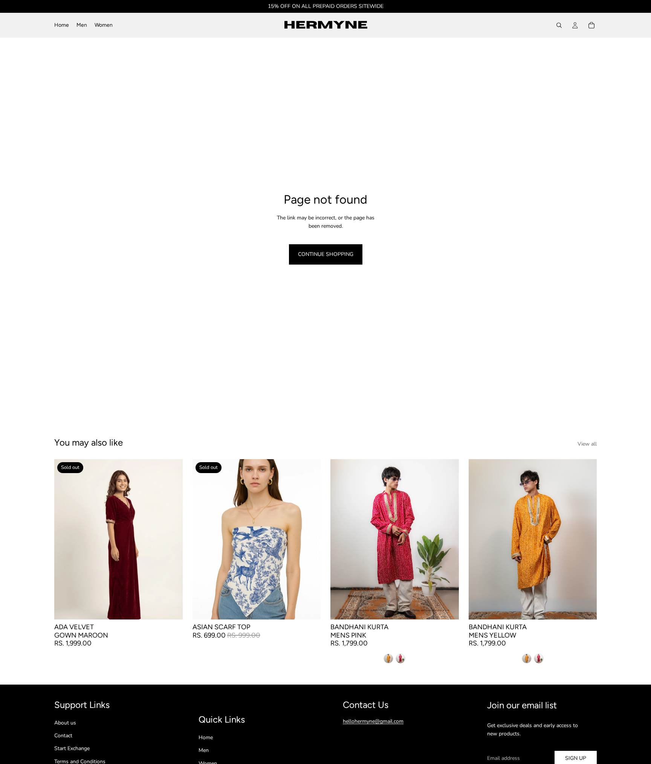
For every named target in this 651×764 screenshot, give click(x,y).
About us (65, 722)
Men (204, 750)
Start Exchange (72, 748)
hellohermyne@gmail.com (373, 721)
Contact (63, 735)
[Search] (559, 25)
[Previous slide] (65, 539)
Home (206, 737)
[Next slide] (171, 539)
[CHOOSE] (447, 608)
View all (587, 443)
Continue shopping (325, 254)
